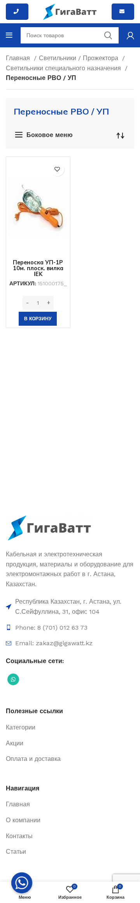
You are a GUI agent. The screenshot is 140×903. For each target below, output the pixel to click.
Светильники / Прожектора (79, 58)
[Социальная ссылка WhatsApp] (13, 679)
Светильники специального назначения (64, 68)
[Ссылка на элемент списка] (70, 606)
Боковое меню (49, 135)
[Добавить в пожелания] (57, 169)
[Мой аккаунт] (130, 35)
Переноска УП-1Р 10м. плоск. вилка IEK (38, 268)
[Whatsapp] (21, 882)
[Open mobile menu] (9, 35)
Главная (19, 58)
